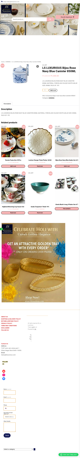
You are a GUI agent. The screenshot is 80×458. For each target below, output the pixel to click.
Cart (70, 21)
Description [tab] (7, 104)
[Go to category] (34, 449)
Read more (40, 166)
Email (7, 397)
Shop (66, 21)
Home (2, 62)
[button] (68, 454)
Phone (5, 405)
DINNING (8, 62)
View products (66, 208)
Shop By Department (66, 17)
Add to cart (53, 90)
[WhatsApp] (1, 229)
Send (7, 435)
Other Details (7, 421)
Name (7, 389)
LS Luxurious (6, 17)
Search (51, 19)
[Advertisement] (40, 47)
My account (76, 21)
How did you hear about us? (8, 413)
